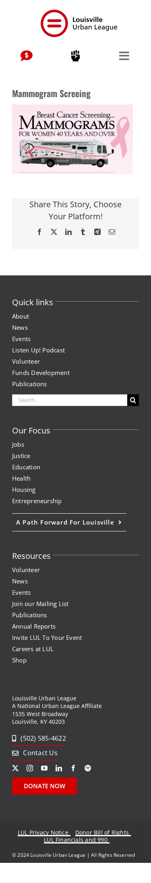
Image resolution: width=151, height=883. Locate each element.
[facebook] (73, 768)
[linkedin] (59, 768)
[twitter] (15, 768)
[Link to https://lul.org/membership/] (75, 56)
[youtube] (44, 768)
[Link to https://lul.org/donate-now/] (26, 56)
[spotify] (88, 768)
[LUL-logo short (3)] (78, 11)
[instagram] (30, 768)
